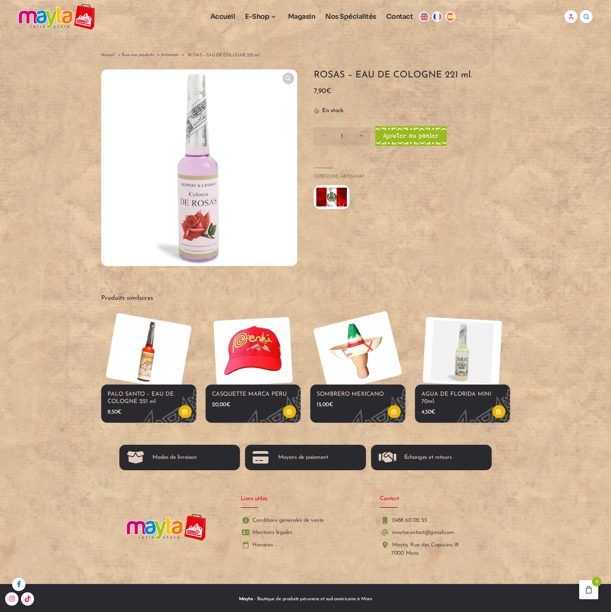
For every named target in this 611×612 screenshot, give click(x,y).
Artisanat (170, 55)
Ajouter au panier (411, 136)
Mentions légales (271, 532)
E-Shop (257, 16)
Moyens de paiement (303, 457)
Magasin (301, 16)
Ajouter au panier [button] (185, 411)
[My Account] (571, 16)
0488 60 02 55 (408, 520)
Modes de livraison (174, 457)
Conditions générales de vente (287, 520)
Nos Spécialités (350, 16)
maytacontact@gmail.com (422, 532)
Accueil (222, 16)
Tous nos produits (138, 55)
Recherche (586, 16)
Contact (399, 16)
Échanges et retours (428, 457)
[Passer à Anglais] (424, 16)
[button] (288, 78)
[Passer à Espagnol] (450, 16)
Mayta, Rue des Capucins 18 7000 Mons (424, 549)
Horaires (262, 545)
